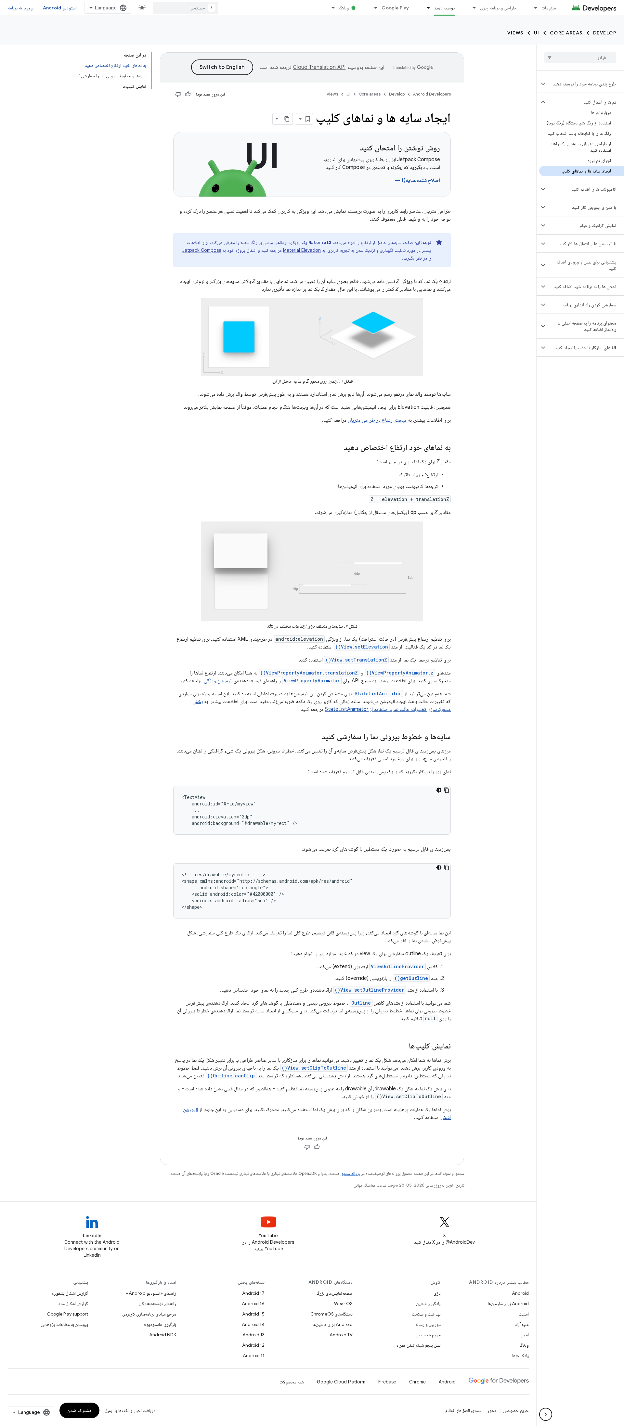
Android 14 (253, 1324)
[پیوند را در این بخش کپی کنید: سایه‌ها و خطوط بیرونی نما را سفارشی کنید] (315, 737)
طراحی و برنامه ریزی (498, 8)
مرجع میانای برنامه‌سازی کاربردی (149, 1314)
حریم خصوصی (428, 1335)
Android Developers (432, 94)
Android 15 (253, 1314)
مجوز (492, 1410)
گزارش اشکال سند (73, 1303)
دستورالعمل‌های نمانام (463, 1410)
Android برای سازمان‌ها (508, 1303)
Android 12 (253, 1345)
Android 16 (253, 1303)
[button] (585, 84)
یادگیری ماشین (428, 1303)
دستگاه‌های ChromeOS (331, 1314)
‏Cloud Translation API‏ (319, 67)
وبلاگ (344, 8)
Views (515, 33)
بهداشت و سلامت (426, 1314)
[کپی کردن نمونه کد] (446, 790)
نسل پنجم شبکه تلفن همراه (418, 1345)
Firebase (387, 1382)
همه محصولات (292, 1382)
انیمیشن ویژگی (218, 680)
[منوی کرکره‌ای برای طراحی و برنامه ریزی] (471, 8)
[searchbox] (580, 57)
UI (537, 33)
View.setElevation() (361, 647)
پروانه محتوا (350, 1173)
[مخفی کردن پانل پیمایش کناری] (545, 1414)
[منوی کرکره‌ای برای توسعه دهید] (425, 8)
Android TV (341, 1335)
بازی (437, 1293)
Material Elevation (302, 250)
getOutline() (411, 978)
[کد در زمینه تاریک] (439, 790)
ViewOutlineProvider (397, 966)
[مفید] (188, 94)
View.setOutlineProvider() (369, 990)
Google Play (395, 8)
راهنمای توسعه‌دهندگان (157, 1303)
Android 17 (253, 1293)
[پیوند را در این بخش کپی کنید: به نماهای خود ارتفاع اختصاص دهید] (337, 448)
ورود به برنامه (20, 8)
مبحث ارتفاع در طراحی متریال (377, 420)
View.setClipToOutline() (314, 1068)
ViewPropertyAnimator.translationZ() (309, 673)
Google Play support (67, 1314)
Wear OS (343, 1303)
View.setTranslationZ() (356, 660)
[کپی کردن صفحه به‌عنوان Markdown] (287, 118)
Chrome (417, 1382)
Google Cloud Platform (341, 1382)
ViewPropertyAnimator (312, 680)
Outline (361, 1003)
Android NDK (162, 1335)
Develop (605, 33)
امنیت (524, 1314)
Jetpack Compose (201, 250)
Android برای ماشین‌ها (333, 1324)
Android (520, 1293)
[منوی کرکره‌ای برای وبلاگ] (330, 8)
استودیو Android (60, 8)
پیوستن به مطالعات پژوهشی (64, 1324)
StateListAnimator (378, 693)
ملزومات (548, 8)
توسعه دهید (444, 8)
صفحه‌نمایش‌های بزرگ (334, 1293)
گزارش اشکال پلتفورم (70, 1293)
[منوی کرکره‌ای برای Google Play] (373, 8)
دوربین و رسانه (428, 1324)
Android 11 (254, 1355)
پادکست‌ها (520, 1355)
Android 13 (253, 1335)
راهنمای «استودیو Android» (151, 1293)
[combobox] (185, 8)
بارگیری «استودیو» (160, 1324)
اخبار (525, 1335)
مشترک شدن (79, 1410)
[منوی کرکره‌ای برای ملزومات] (532, 8)
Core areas (566, 33)
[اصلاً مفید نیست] (178, 94)
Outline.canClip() (231, 1076)
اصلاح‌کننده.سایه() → (417, 180)
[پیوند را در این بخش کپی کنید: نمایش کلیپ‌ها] (402, 1046)
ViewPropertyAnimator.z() (400, 673)
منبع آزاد (522, 1324)
